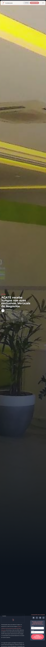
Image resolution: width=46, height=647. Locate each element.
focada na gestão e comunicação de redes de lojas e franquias (11, 628)
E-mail (32, 630)
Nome (32, 626)
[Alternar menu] (43, 2)
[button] (33, 617)
